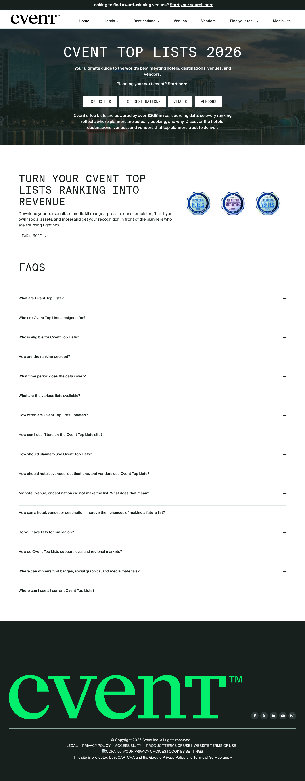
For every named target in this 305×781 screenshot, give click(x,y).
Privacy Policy (174, 757)
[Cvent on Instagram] (292, 715)
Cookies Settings (186, 751)
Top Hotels (100, 101)
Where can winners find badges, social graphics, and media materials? (79, 571)
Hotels (109, 21)
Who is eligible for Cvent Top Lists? (49, 337)
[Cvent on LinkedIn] (273, 715)
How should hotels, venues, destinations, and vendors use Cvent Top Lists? (84, 474)
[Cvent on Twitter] (264, 715)
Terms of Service (208, 757)
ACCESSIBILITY (128, 745)
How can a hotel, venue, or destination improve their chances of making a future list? (92, 513)
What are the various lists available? (49, 396)
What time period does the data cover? (52, 376)
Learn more (30, 236)
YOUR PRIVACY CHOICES (145, 751)
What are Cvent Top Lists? (41, 298)
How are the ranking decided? (44, 357)
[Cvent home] (35, 19)
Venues (180, 21)
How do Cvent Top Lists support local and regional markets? (70, 552)
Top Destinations (143, 101)
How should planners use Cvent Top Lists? (55, 454)
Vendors (208, 21)
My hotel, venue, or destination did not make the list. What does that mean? (84, 493)
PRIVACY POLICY (96, 745)
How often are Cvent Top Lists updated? (53, 415)
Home (84, 21)
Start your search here (191, 5)
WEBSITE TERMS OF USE (215, 745)
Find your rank (242, 21)
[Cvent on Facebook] (255, 715)
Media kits (282, 21)
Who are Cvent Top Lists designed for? (52, 318)
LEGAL (72, 745)
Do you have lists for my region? (46, 532)
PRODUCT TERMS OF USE (168, 745)
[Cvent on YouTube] (283, 715)
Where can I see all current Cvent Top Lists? (56, 591)
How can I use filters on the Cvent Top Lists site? (60, 435)
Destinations (144, 21)
